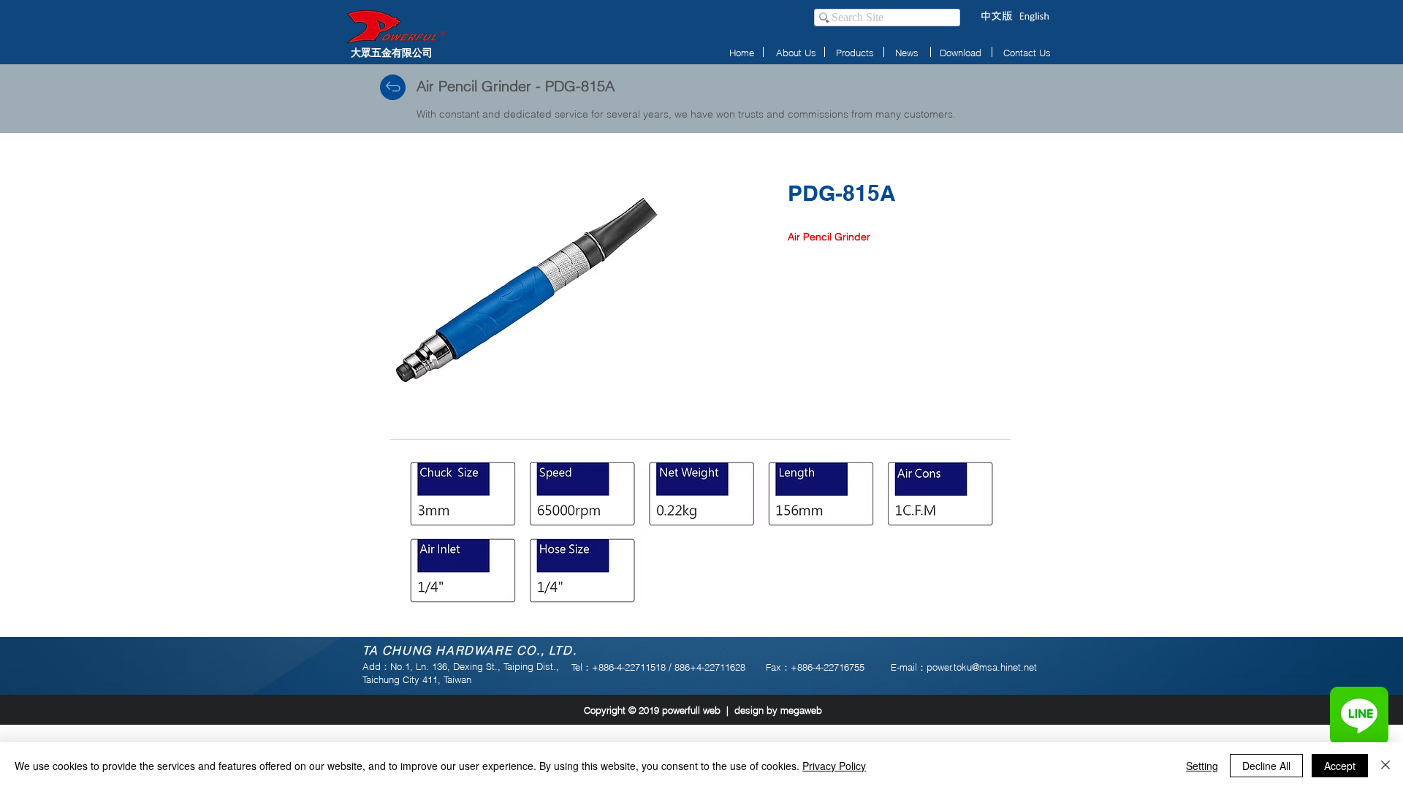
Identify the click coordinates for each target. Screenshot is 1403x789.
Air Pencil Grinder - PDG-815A (516, 86)
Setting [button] (1202, 765)
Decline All (1266, 765)
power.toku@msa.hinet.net (982, 667)
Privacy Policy (834, 765)
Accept (1340, 765)
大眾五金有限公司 (392, 52)
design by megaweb (778, 710)
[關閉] (1385, 765)
